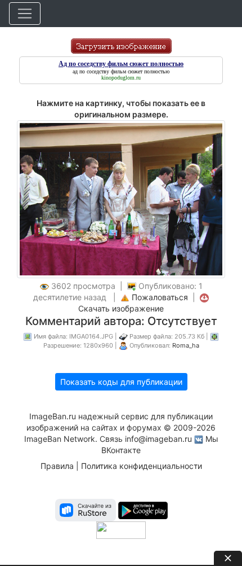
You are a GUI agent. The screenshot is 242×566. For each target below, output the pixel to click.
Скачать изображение (121, 308)
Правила (57, 466)
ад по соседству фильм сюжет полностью (121, 71)
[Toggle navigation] (25, 13)
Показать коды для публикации (121, 382)
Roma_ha (185, 345)
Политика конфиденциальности (141, 466)
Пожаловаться (160, 297)
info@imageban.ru (158, 439)
